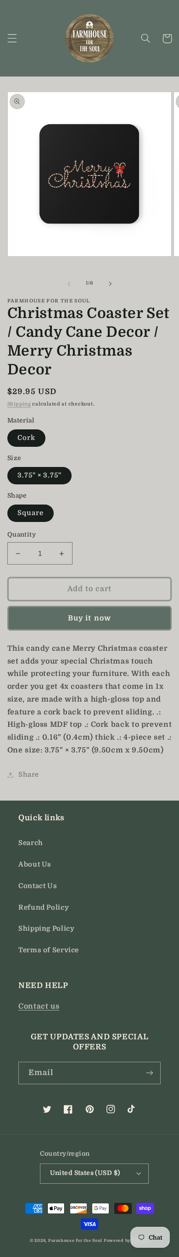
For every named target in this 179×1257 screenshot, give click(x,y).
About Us (34, 864)
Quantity (21, 534)
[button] (11, 38)
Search (30, 843)
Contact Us (37, 886)
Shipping (19, 404)
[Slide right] (110, 284)
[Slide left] (69, 284)
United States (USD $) (85, 1172)
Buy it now (89, 618)
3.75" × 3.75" (39, 475)
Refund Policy (43, 907)
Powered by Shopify (126, 1240)
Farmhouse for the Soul (75, 1240)
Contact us (38, 1006)
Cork (26, 438)
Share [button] (28, 775)
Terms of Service (48, 950)
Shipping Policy (46, 929)
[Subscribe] (149, 1073)
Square (30, 513)
